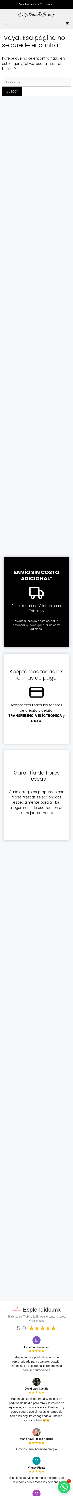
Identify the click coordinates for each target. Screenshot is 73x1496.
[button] (64, 1487)
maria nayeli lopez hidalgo (36, 1438)
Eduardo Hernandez (36, 1347)
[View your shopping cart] (67, 24)
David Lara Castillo (36, 1388)
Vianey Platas (36, 1467)
